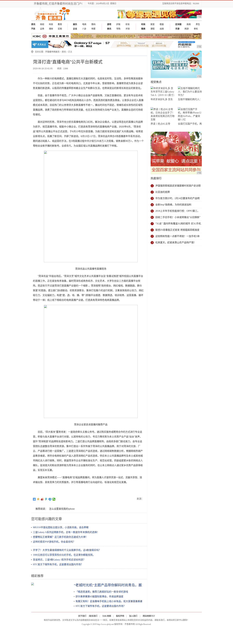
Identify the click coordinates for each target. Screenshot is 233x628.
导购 (118, 29)
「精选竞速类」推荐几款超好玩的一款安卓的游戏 (102, 591)
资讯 (64, 52)
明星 (93, 29)
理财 (51, 29)
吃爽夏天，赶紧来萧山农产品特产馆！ (175, 242)
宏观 (60, 29)
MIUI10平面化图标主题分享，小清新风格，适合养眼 (61, 527)
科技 (51, 24)
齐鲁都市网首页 (52, 52)
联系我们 (93, 616)
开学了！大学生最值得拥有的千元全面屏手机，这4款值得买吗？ (67, 550)
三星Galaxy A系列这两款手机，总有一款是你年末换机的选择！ (66, 532)
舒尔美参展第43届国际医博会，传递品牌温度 (99, 596)
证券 (42, 29)
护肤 (118, 24)
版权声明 (120, 616)
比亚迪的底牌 (162, 192)
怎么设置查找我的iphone (62, 509)
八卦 (84, 29)
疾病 (189, 24)
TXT (153, 616)
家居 (152, 24)
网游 (187, 29)
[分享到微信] (54, 499)
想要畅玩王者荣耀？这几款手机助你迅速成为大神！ (60, 537)
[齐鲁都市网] (51, 20)
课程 (152, 29)
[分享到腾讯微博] (46, 499)
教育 (60, 24)
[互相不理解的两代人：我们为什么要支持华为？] (190, 91)
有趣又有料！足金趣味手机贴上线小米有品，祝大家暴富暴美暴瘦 (110, 601)
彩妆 (128, 24)
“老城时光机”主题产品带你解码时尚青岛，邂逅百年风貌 (116, 585)
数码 (93, 24)
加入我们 (133, 616)
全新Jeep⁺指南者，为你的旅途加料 (173, 204)
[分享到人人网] (50, 499)
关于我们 (82, 616)
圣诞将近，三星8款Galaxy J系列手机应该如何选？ (59, 559)
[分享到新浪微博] (42, 499)
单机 (196, 29)
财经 (42, 24)
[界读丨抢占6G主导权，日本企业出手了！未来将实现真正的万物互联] (162, 114)
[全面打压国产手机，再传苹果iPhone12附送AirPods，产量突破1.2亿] (190, 114)
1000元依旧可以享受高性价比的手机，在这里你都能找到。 (64, 555)
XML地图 (106, 616)
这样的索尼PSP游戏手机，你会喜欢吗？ (54, 541)
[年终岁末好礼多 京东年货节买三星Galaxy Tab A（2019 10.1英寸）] (162, 91)
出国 (162, 29)
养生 (198, 24)
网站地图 (147, 616)
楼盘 (162, 24)
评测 (128, 29)
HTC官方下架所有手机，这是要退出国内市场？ (58, 564)
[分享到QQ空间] (38, 499)
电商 (84, 24)
